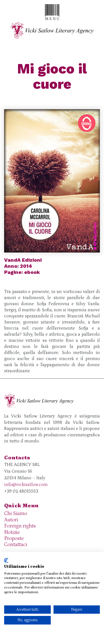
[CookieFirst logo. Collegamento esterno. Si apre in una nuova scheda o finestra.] (6, 560)
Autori (11, 520)
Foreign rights (20, 526)
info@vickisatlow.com (26, 484)
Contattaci (15, 544)
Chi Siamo (15, 513)
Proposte (14, 538)
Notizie (12, 532)
